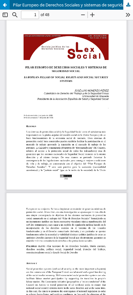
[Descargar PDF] (128, 5)
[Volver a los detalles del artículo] (5, 5)
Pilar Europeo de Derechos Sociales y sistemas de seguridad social (73, 5)
